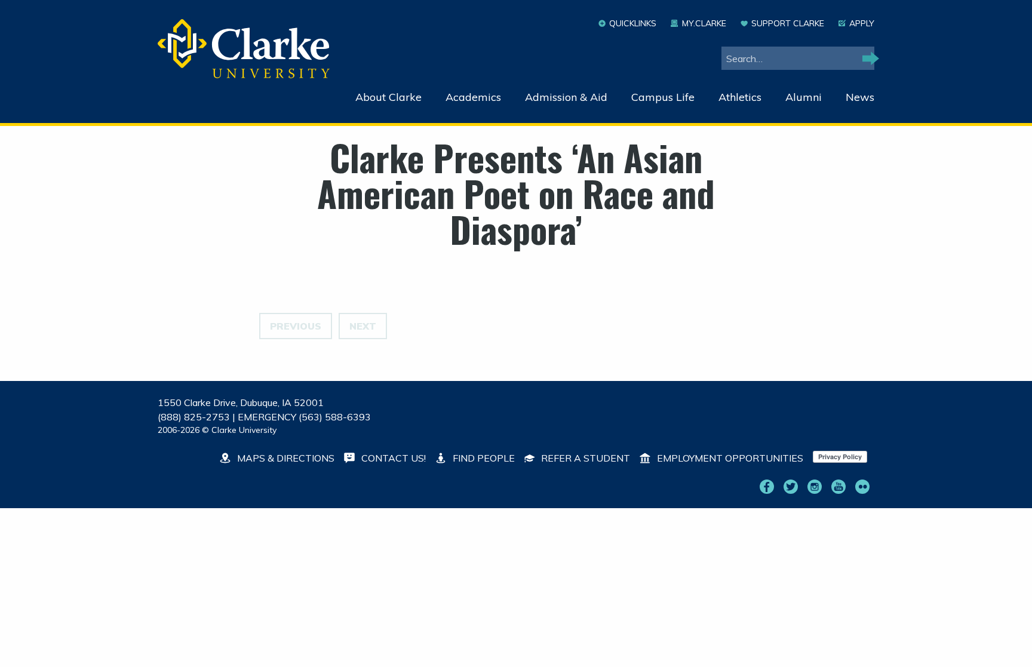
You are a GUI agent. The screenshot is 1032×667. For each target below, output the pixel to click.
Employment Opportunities (729, 458)
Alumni (803, 97)
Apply (861, 23)
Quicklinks (632, 23)
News (860, 97)
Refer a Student (584, 458)
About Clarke (388, 97)
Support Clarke (787, 23)
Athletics (739, 97)
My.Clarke (704, 23)
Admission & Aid (566, 97)
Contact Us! (392, 458)
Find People (482, 458)
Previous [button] (295, 326)
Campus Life (663, 97)
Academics (473, 97)
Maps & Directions (284, 458)
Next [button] (362, 326)
